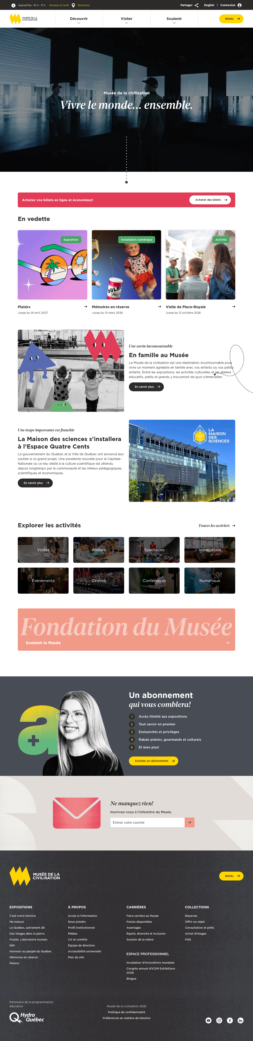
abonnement (151, 761)
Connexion (228, 5)
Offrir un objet (195, 922)
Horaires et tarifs (44, 5)
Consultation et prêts (200, 927)
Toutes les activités (214, 525)
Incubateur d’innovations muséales (150, 962)
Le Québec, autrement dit (27, 927)
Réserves (191, 916)
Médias (72, 933)
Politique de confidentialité (126, 1012)
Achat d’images (195, 933)
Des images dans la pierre (26, 933)
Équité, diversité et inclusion (146, 933)
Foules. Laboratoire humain (28, 939)
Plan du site (76, 957)
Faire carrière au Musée (142, 916)
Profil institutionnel (81, 927)
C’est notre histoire (22, 916)
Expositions (20, 907)
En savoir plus (144, 387)
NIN (12, 945)
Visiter (126, 18)
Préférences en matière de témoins (126, 1018)
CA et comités (78, 939)
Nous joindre (77, 922)
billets (229, 19)
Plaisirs (14, 963)
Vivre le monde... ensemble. (126, 100)
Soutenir (174, 18)
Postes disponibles (139, 922)
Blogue (131, 978)
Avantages (133, 927)
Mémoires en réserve (23, 957)
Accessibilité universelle (84, 951)
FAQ (188, 939)
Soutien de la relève (140, 939)
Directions (83, 5)
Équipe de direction (81, 945)
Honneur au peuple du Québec (30, 951)
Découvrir (79, 18)
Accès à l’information (82, 916)
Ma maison (16, 922)
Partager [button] (186, 5)
